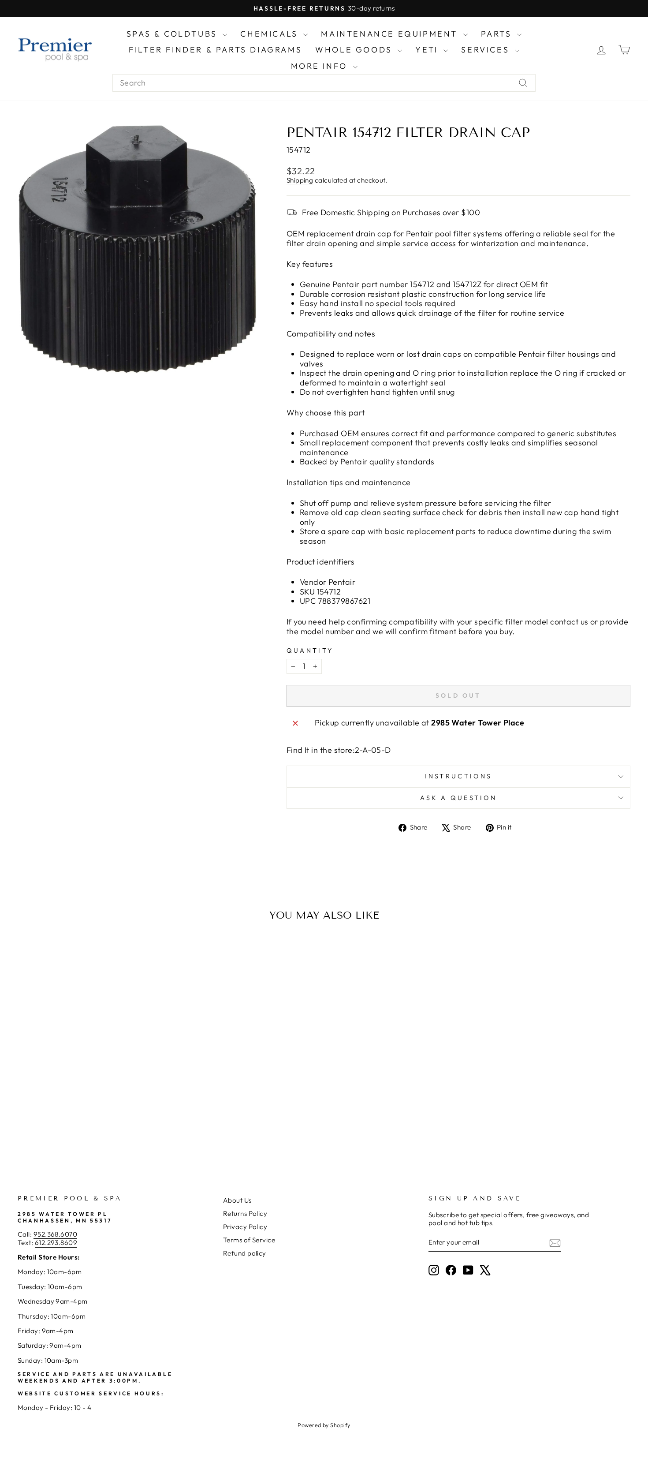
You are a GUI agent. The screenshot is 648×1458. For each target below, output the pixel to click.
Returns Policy (245, 1213)
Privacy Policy (245, 1226)
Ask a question (458, 798)
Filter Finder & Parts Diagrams (215, 50)
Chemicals (270, 34)
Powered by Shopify (324, 1424)
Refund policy (244, 1253)
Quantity (310, 650)
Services (486, 50)
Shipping (300, 180)
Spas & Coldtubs (174, 34)
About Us (237, 1200)
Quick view (90, 1079)
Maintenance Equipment (391, 34)
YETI (428, 50)
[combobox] (324, 83)
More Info (321, 66)
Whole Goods (355, 50)
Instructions (458, 776)
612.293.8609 (56, 1242)
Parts (498, 34)
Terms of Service (249, 1240)
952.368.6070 (55, 1234)
